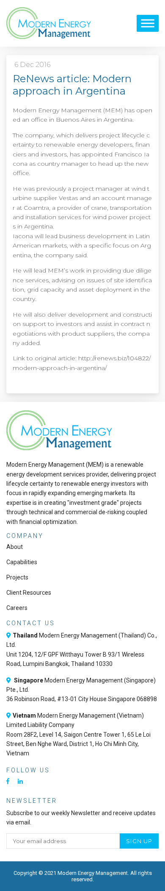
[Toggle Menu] (147, 23)
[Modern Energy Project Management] (48, 23)
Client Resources (28, 592)
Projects (17, 577)
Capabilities (21, 562)
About (14, 546)
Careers (17, 607)
